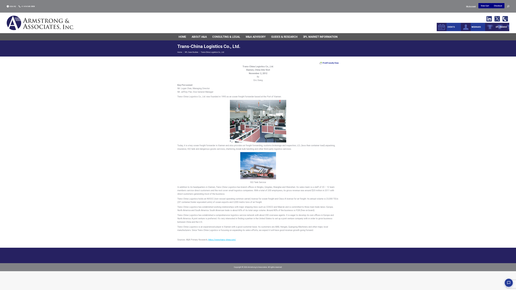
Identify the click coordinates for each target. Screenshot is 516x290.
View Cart (485, 6)
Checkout (498, 6)
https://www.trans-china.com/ (222, 239)
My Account (471, 6)
